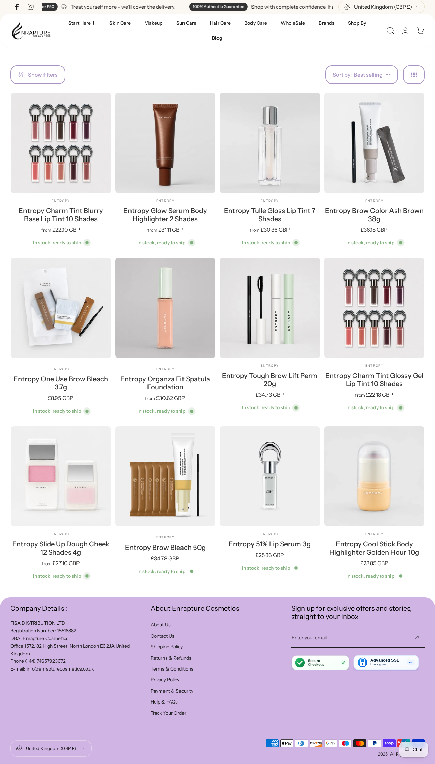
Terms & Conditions (172, 669)
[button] (390, 30)
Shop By (357, 23)
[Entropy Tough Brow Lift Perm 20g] (270, 308)
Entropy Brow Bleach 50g (165, 547)
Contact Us (162, 636)
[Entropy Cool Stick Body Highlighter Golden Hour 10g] (374, 476)
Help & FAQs (164, 702)
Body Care (255, 23)
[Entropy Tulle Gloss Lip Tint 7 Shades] (270, 143)
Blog (217, 38)
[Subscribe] (416, 637)
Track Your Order (168, 713)
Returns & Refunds (171, 658)
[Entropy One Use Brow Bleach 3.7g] (61, 308)
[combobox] (381, 7)
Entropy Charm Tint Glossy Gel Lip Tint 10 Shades (374, 379)
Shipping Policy (167, 647)
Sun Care (186, 23)
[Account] (405, 30)
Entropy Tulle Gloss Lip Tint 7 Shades (269, 215)
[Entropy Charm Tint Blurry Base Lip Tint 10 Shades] (61, 143)
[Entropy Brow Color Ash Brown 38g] (374, 143)
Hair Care (220, 23)
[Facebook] (17, 7)
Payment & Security (172, 691)
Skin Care (120, 23)
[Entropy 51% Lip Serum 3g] (270, 476)
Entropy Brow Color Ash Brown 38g (374, 215)
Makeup (153, 23)
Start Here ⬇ (82, 23)
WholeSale (293, 23)
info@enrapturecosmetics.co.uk (60, 669)
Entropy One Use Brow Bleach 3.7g (61, 383)
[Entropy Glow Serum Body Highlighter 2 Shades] (165, 143)
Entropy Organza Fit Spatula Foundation (165, 383)
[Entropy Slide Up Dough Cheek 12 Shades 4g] (61, 476)
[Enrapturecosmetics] (31, 31)
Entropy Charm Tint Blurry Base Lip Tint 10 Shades (61, 215)
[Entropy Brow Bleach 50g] (165, 476)
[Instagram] (30, 7)
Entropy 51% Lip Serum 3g (270, 544)
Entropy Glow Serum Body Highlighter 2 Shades (165, 215)
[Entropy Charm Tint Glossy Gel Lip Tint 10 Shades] (374, 308)
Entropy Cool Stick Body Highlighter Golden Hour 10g (374, 548)
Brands (326, 23)
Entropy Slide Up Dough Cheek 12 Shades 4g (60, 548)
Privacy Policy (165, 680)
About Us (161, 625)
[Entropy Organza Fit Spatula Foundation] (165, 308)
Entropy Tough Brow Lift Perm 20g (269, 379)
